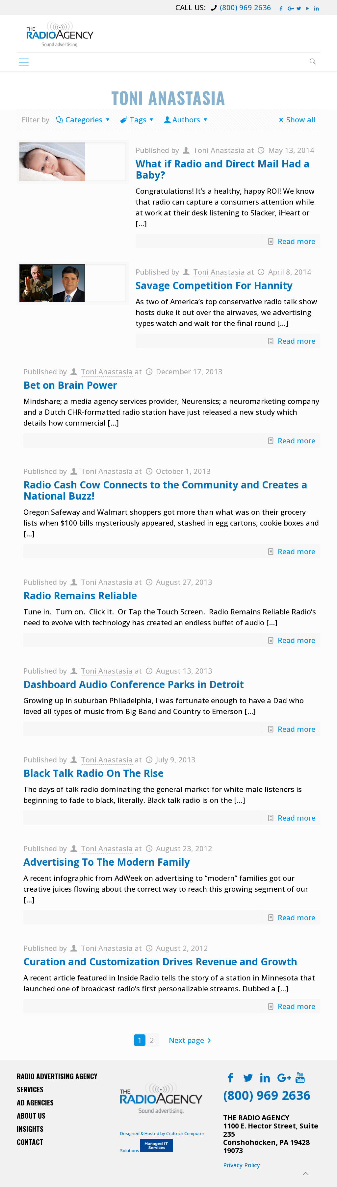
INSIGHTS (30, 1129)
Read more (296, 241)
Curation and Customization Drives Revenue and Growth (160, 961)
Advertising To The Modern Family (106, 862)
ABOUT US (31, 1115)
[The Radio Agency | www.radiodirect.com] (60, 33)
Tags (138, 119)
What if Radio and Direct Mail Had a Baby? (223, 169)
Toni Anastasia (219, 150)
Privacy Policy (241, 1165)
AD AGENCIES (35, 1102)
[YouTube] (307, 8)
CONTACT (30, 1142)
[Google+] (290, 8)
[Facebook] (281, 8)
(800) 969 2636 (245, 7)
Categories (83, 119)
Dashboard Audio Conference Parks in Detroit (133, 684)
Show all (300, 119)
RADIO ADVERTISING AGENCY (57, 1076)
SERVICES (30, 1089)
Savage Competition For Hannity (214, 285)
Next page (186, 1040)
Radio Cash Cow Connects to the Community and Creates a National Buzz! (165, 490)
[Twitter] (299, 8)
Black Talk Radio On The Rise (93, 773)
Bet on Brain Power (70, 385)
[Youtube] (300, 1077)
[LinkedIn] (316, 8)
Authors (186, 119)
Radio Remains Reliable (80, 595)
